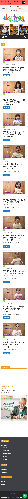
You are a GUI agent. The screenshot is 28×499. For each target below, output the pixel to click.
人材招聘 (3, 481)
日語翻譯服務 (4, 469)
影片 (4, 62)
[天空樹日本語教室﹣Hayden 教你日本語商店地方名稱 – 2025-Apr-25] (14, 54)
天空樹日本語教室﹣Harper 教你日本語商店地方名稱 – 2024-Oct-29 (13, 273)
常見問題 (5, 459)
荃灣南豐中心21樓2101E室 (7, 386)
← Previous (4, 359)
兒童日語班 (5, 447)
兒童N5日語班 (6, 450)
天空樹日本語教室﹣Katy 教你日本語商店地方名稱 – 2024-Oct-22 (13, 308)
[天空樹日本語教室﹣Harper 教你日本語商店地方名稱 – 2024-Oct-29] (14, 258)
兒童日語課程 (4, 445)
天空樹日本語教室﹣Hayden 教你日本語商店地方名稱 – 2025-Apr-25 (13, 69)
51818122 (3, 388)
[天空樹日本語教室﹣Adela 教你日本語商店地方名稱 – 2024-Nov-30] (14, 187)
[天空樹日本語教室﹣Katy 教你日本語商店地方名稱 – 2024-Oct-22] (14, 294)
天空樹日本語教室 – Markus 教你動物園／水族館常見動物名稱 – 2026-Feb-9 (15, 9)
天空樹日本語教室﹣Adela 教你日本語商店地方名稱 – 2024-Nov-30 (14, 202)
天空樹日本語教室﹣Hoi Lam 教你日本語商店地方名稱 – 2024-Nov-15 (14, 237)
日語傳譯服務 (4, 472)
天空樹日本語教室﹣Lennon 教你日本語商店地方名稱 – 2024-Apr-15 (13, 344)
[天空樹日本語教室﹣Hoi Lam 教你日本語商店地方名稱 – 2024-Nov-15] (14, 222)
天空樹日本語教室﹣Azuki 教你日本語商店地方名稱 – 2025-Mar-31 (14, 134)
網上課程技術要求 (7, 453)
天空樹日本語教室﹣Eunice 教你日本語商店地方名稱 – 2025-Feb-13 (13, 166)
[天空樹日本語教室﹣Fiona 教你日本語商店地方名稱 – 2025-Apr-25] (14, 87)
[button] (25, 496)
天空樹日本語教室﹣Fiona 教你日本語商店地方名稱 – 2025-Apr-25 (14, 102)
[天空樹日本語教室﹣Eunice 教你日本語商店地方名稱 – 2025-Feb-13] (14, 151)
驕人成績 (5, 456)
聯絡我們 (3, 484)
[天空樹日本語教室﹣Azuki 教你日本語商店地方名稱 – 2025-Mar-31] (14, 119)
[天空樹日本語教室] (3, 37)
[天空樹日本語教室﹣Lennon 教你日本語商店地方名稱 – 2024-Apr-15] (14, 329)
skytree (13, 64)
